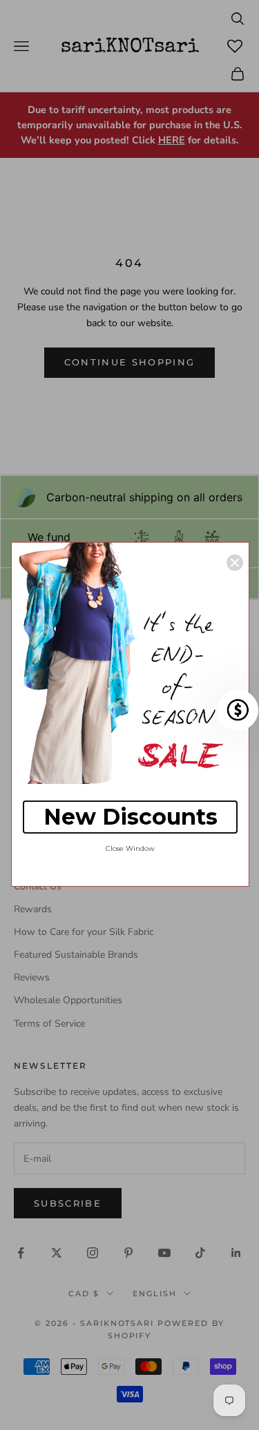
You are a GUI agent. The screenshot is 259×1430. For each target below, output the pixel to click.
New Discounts (131, 816)
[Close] (235, 562)
